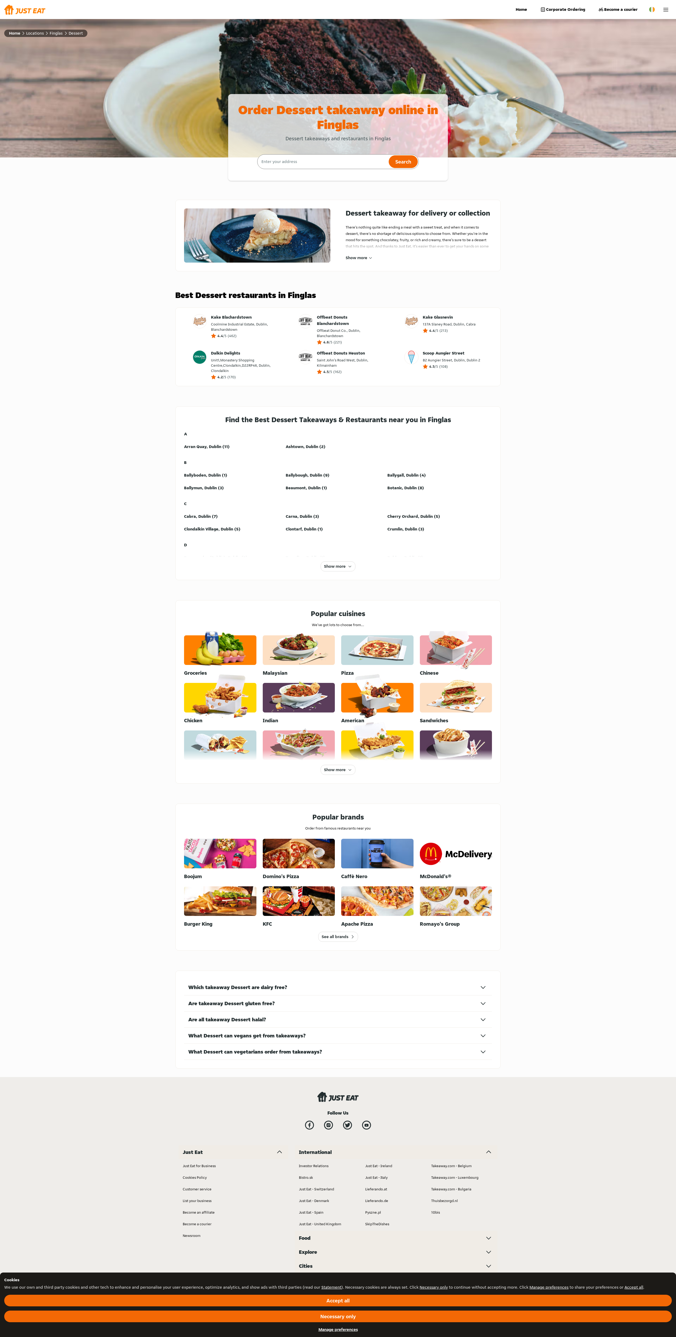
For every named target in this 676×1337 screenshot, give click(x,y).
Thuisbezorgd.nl (444, 1200)
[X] (347, 1125)
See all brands (335, 936)
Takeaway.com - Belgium (451, 1165)
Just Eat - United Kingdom (320, 1224)
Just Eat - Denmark (314, 1200)
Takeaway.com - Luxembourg (454, 1177)
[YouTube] (366, 1125)
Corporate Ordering (565, 9)
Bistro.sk (306, 1177)
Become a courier (621, 9)
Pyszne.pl (373, 1212)
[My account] (666, 10)
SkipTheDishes (377, 1224)
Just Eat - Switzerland (316, 1189)
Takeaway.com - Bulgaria (451, 1189)
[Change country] (652, 9)
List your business (197, 1200)
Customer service (197, 1189)
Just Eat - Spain (311, 1212)
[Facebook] (309, 1125)
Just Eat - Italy (376, 1177)
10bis (435, 1212)
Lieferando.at (376, 1189)
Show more (356, 257)
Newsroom (191, 1235)
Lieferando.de (376, 1200)
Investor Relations (313, 1165)
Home (521, 9)
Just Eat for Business (199, 1165)
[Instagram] (328, 1125)
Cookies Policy (195, 1177)
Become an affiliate (199, 1212)
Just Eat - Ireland (378, 1165)
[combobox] (322, 162)
